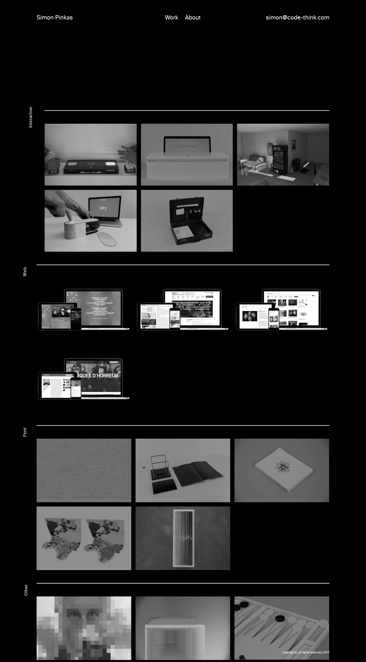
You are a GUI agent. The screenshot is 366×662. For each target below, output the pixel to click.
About (193, 17)
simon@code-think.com (297, 17)
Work (171, 17)
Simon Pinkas (55, 17)
